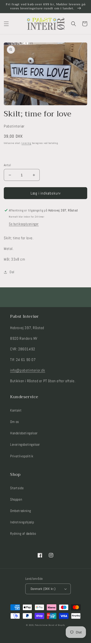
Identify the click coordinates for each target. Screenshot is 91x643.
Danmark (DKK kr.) (43, 589)
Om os (14, 421)
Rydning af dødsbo (23, 533)
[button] (6, 23)
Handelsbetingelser (24, 433)
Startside (17, 488)
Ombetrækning (20, 510)
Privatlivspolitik (21, 456)
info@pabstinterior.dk (27, 370)
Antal (7, 165)
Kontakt (15, 410)
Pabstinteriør (41, 625)
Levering (26, 143)
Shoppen (16, 499)
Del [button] (12, 272)
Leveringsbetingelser (25, 444)
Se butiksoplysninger (24, 224)
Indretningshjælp (22, 522)
